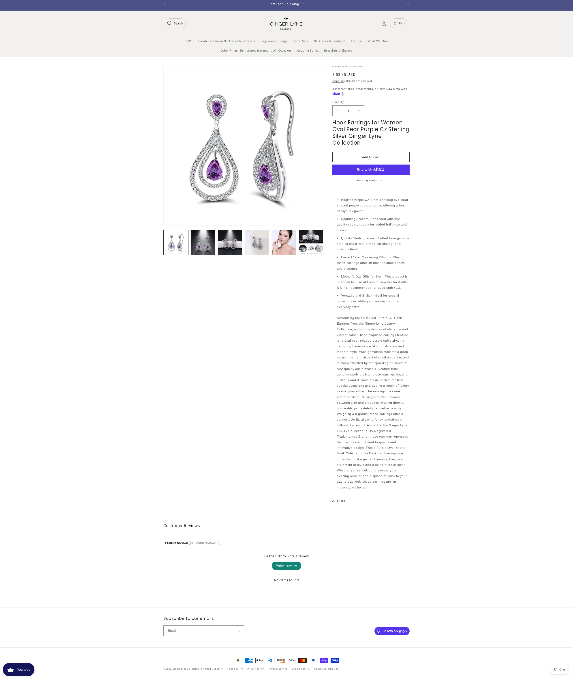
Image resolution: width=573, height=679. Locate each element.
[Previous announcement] (165, 4)
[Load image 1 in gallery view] (175, 242)
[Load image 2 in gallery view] (202, 242)
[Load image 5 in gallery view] (284, 242)
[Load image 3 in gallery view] (230, 242)
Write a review (286, 565)
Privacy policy (255, 668)
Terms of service (277, 668)
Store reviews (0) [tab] (208, 543)
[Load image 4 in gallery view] (257, 242)
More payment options (371, 180)
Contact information (326, 668)
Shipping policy (300, 668)
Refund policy (235, 668)
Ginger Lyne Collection (186, 668)
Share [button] (341, 501)
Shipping (338, 80)
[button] (176, 23)
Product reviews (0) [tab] (179, 543)
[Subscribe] (239, 631)
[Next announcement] (408, 4)
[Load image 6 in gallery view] (311, 242)
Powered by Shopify (211, 668)
